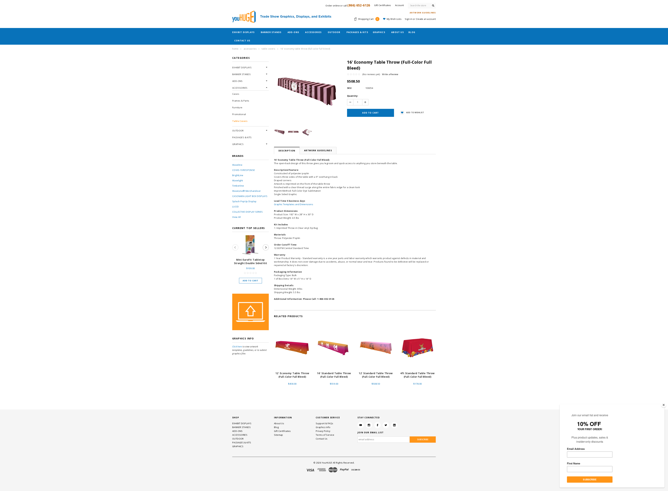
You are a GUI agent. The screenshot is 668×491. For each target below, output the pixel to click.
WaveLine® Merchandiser (246, 191)
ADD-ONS (293, 32)
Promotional (239, 114)
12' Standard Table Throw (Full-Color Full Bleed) (376, 375)
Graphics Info (323, 427)
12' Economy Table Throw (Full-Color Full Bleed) (292, 375)
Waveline (237, 164)
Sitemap (278, 434)
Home (235, 48)
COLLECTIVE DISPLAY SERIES (247, 211)
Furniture (237, 107)
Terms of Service (325, 434)
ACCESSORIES (313, 32)
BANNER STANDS (271, 32)
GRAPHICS (379, 32)
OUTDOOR (334, 32)
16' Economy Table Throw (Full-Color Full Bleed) (305, 48)
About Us (397, 32)
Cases (235, 93)
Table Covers (268, 48)
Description (287, 150)
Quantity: (352, 95)
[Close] (663, 405)
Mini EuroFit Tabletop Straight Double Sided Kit (250, 261)
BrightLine (237, 175)
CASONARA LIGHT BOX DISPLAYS (249, 196)
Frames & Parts (240, 100)
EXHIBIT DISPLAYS (243, 32)
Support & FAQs (324, 423)
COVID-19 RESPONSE (243, 170)
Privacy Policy (323, 431)
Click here (237, 346)
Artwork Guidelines (318, 150)
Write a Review (390, 74)
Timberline (238, 185)
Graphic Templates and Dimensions (293, 204)
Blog (411, 32)
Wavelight (237, 180)
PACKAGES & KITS (357, 32)
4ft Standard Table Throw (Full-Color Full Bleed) (417, 375)
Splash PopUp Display (244, 201)
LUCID (235, 206)
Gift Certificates (282, 431)
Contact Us (242, 40)
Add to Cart (250, 280)
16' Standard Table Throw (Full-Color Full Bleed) (334, 375)
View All (236, 217)
